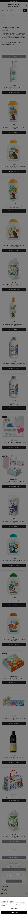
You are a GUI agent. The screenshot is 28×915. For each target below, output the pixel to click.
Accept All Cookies (14, 912)
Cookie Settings (14, 908)
